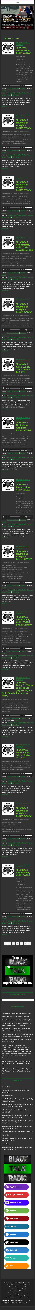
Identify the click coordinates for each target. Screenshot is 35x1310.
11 (16, 27)
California (14, 196)
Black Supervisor (7, 134)
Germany (27, 507)
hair (16, 569)
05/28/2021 (16, 562)
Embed (4, 91)
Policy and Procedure (7, 323)
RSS (13, 95)
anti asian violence (22, 501)
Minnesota (9, 262)
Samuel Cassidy (22, 440)
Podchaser (30, 93)
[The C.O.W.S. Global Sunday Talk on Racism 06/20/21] (8, 364)
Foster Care (27, 896)
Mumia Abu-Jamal (24, 76)
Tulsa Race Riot (14, 642)
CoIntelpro (21, 65)
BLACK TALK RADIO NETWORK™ (12, 1301)
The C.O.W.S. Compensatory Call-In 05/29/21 (24, 487)
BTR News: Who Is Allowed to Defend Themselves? (15, 20)
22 (24, 28)
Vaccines (9, 143)
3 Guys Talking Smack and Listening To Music (20, 1282)
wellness (25, 709)
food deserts (17, 704)
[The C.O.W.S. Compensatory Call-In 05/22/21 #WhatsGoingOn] (8, 617)
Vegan (9, 709)
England (13, 765)
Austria (5, 764)
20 (28, 27)
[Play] (4, 86)
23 (26, 28)
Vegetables (14, 709)
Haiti (23, 72)
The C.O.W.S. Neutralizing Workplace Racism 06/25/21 (24, 308)
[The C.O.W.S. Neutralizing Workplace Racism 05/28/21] (8, 551)
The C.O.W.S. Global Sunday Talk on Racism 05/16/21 (23, 753)
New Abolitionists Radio (22, 1284)
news (14, 262)
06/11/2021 (16, 434)
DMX (22, 896)
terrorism (27, 263)
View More (7, 107)
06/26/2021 (16, 253)
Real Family (5, 1135)
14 (20, 27)
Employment (12, 438)
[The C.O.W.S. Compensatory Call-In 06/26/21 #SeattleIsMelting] (8, 242)
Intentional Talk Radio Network (17, 1290)
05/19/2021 (16, 699)
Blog (26, 16)
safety (17, 829)
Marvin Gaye (10, 638)
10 (14, 27)
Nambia (24, 509)
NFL (8, 440)
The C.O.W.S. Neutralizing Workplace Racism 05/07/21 (24, 812)
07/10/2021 (20, 59)
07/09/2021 (16, 131)
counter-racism (23, 134)
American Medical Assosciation (11, 631)
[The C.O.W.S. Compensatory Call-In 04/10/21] (8, 870)
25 (28, 28)
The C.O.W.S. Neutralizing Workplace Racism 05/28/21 (24, 555)
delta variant (23, 70)
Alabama (20, 887)
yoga (9, 711)
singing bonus (19, 139)
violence (14, 444)
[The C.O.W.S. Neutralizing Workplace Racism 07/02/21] (8, 182)
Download (23, 88)
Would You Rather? (7, 1095)
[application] (18, 86)
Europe (18, 765)
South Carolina (26, 904)
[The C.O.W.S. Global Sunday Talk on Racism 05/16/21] (8, 750)
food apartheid (9, 704)
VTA (18, 444)
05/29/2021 (20, 496)
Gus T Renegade (21, 136)
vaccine (13, 203)
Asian (29, 501)
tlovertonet (5, 1013)
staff (5, 24)
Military (13, 571)
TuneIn (9, 95)
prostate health (9, 707)
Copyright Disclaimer (24, 1297)
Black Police (6, 318)
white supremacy (21, 143)
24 (27, 28)
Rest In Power (6, 1144)
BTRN (30, 16)
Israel (15, 382)
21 (23, 28)
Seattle (17, 324)
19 (27, 27)
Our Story (25, 1292)
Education (22, 636)
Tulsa (9, 642)
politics (9, 139)
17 (24, 27)
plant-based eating (15, 705)
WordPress (8, 1303)
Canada (13, 256)
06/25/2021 (16, 315)
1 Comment (25, 699)
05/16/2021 (16, 761)
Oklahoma (16, 638)
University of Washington (17, 325)
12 (17, 27)
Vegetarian (19, 709)
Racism (22, 78)
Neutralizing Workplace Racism (12, 200)
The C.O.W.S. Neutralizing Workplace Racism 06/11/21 (24, 426)
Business (12, 318)
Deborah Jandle (6, 1061)
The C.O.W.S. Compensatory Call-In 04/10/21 (24, 873)
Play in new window (13, 88)
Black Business (7, 565)
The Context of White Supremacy (23, 43)
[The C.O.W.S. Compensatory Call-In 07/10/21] (8, 48)
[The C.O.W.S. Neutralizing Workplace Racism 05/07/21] (8, 808)
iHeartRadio (22, 93)
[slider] (29, 85)
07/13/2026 (12, 24)
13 (19, 27)
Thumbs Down (6, 1087)
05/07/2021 (16, 819)
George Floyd (9, 260)
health (8, 705)
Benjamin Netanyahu (8, 378)
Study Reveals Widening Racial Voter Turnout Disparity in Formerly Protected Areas (17, 1063)
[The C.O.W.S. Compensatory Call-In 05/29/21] (8, 485)
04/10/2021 (20, 881)
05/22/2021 (16, 628)
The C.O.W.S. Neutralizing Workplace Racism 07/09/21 (24, 124)
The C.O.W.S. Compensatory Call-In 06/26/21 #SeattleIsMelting (24, 246)
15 (21, 27)
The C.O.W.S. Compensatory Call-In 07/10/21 (24, 50)
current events (7, 136)
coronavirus (23, 66)
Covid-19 (22, 68)
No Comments (22, 24)
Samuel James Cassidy (21, 573)
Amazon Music (12, 93)
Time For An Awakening (22, 1016)
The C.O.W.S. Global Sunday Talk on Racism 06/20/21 (23, 368)
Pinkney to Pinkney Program (13, 1292)
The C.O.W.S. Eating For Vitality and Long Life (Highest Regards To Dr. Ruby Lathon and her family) (17, 689)
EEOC (4, 198)
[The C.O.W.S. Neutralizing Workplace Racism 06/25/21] (8, 304)
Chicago (5, 633)
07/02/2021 (16, 193)
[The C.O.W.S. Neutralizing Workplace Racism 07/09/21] (8, 120)
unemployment (15, 141)
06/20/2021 (16, 375)
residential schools (20, 263)
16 (23, 27)
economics (14, 136)
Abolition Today (10, 1284)
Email (4, 95)
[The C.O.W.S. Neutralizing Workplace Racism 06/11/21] (8, 423)
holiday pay (18, 198)
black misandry (7, 196)
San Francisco (21, 201)
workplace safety (20, 446)
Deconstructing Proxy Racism (17, 1288)
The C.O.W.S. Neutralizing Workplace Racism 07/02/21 (24, 186)
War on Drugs (20, 265)
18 (26, 27)
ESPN (28, 70)
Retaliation (14, 201)
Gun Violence (17, 260)
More (17, 95)
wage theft (14, 143)
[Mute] (26, 86)
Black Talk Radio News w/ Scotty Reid (13, 16)
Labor (8, 138)
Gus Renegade (21, 56)
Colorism (16, 633)
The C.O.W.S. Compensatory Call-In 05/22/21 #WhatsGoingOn (24, 620)
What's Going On (23, 642)
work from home (12, 446)
